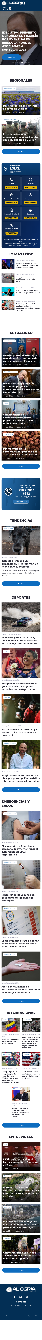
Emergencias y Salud (10, 814)
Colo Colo (7, 697)
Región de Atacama (9, 88)
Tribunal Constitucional (10, 372)
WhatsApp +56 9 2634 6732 (21, 1305)
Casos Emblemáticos (10, 743)
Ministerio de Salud (9, 341)
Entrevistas (7, 1176)
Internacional (27, 1020)
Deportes (6, 651)
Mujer (5, 1145)
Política (6, 403)
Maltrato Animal (8, 528)
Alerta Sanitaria (8, 434)
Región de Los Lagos (10, 119)
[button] (13, 62)
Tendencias (27, 1054)
